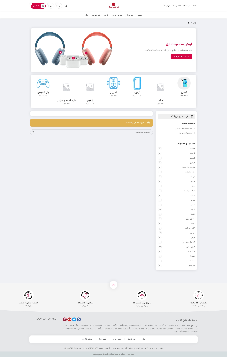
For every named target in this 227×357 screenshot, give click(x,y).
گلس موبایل (190, 228)
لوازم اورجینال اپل (188, 242)
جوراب (192, 181)
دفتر (193, 186)
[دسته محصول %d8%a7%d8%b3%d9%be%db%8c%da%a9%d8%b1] (113, 87)
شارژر (193, 209)
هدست (192, 260)
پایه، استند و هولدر (188, 167)
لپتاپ (193, 237)
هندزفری (192, 265)
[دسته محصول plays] (43, 87)
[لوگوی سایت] (113, 5)
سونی (193, 195)
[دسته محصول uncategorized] (184, 87)
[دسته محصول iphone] (137, 87)
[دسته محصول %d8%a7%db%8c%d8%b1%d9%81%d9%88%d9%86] (90, 91)
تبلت (193, 176)
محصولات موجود (185, 133)
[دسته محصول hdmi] (160, 91)
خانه (194, 23)
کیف (193, 223)
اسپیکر (192, 158)
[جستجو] (66, 6)
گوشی (192, 232)
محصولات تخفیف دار (184, 128)
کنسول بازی (190, 218)
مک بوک (191, 251)
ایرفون (192, 162)
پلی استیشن (190, 172)
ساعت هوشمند (189, 190)
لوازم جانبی (190, 246)
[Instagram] (65, 319)
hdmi (192, 148)
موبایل (192, 256)
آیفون (192, 153)
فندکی (192, 214)
